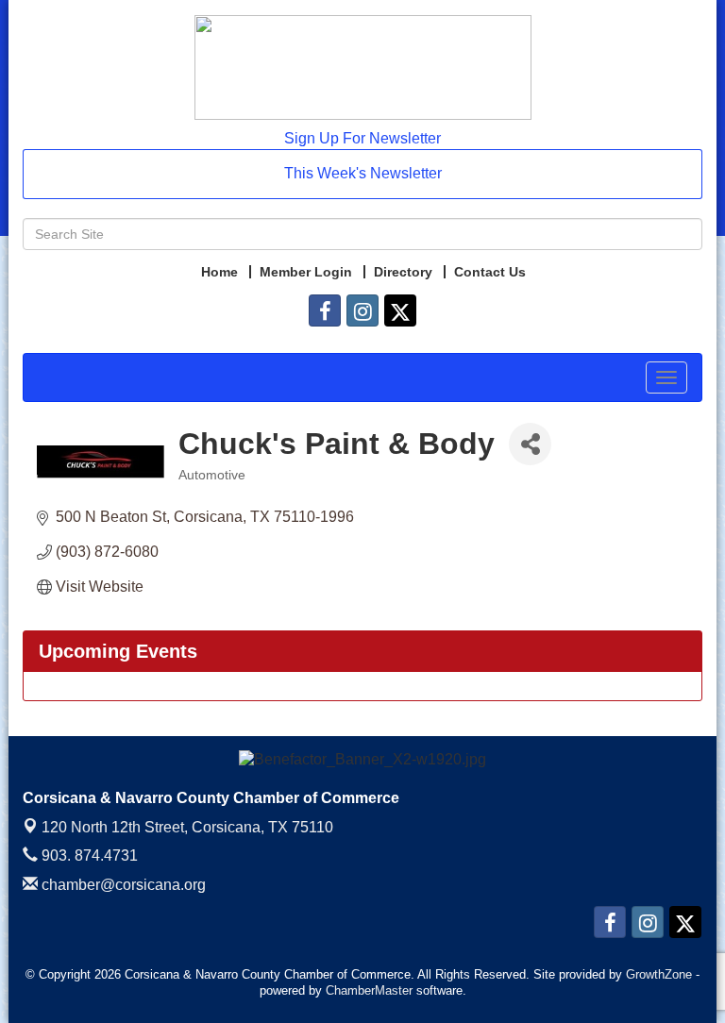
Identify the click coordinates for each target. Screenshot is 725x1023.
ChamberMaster (369, 990)
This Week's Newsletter (363, 173)
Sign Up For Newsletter (362, 138)
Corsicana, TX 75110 (187, 827)
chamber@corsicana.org (122, 885)
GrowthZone (659, 974)
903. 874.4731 (88, 855)
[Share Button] (530, 444)
